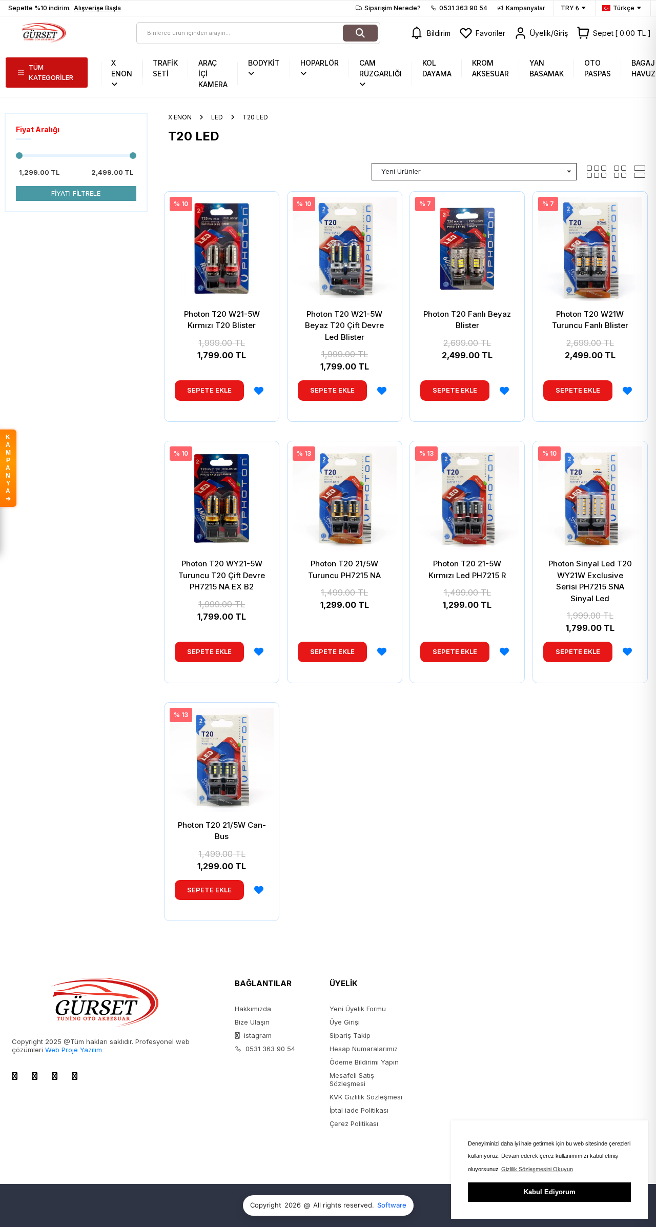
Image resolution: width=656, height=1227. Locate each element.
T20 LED (255, 117)
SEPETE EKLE (209, 390)
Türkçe (623, 8)
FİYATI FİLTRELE (75, 193)
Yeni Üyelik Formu (358, 1009)
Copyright (265, 1205)
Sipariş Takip (350, 1035)
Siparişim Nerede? (392, 8)
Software (391, 1205)
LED (217, 117)
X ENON (180, 117)
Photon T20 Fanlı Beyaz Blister (467, 320)
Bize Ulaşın (252, 1022)
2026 (292, 1205)
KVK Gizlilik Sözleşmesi (366, 1097)
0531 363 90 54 (463, 8)
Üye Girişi (345, 1022)
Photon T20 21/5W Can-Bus (222, 831)
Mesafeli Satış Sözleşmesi (352, 1079)
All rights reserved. (343, 1205)
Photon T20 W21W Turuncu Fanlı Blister (590, 320)
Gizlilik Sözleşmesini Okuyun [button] (537, 1169)
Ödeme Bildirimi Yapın (364, 1062)
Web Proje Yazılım (73, 1050)
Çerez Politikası (354, 1123)
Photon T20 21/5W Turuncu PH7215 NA (344, 569)
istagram (257, 1035)
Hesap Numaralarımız (364, 1049)
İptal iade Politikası (359, 1110)
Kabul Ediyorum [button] (550, 1192)
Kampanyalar (525, 8)
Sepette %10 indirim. (64, 8)
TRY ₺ (570, 8)
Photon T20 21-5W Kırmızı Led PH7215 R (467, 569)
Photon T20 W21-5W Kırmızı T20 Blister (222, 320)
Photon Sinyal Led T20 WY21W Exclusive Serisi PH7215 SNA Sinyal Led (590, 581)
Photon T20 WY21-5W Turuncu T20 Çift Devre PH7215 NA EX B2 (221, 575)
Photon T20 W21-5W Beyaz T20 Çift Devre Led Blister (344, 325)
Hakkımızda (253, 1009)
